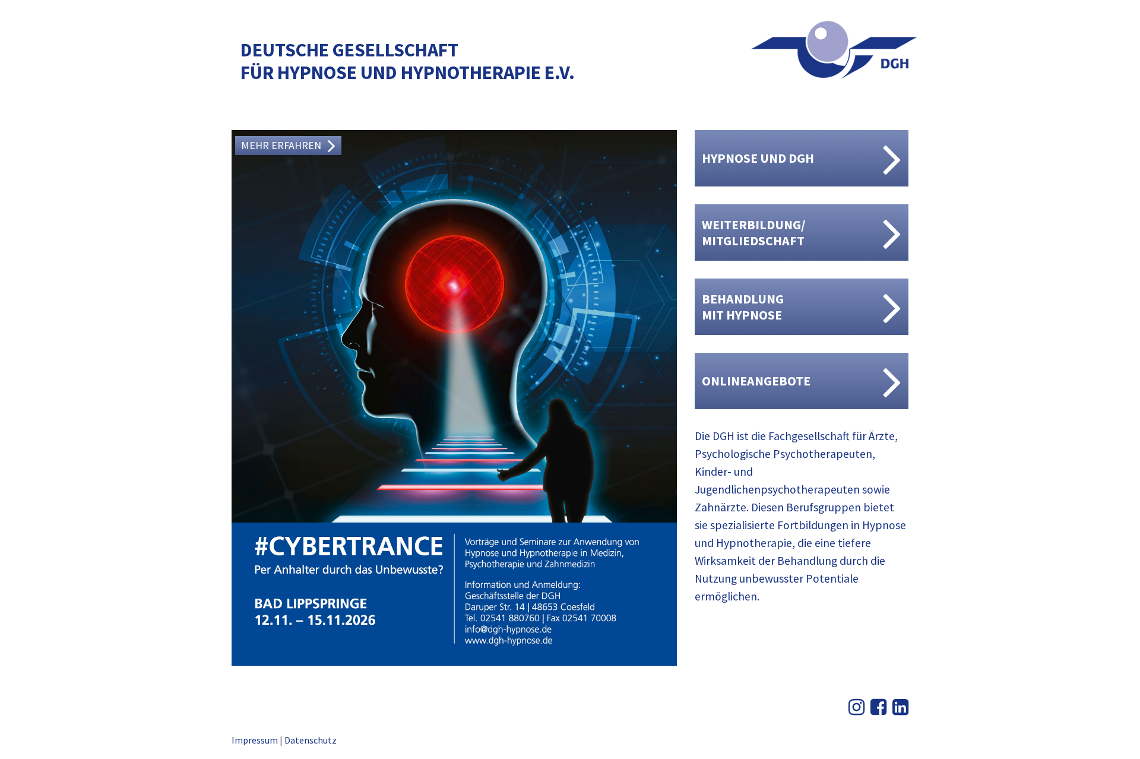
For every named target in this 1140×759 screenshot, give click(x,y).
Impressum (255, 740)
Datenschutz (310, 740)
